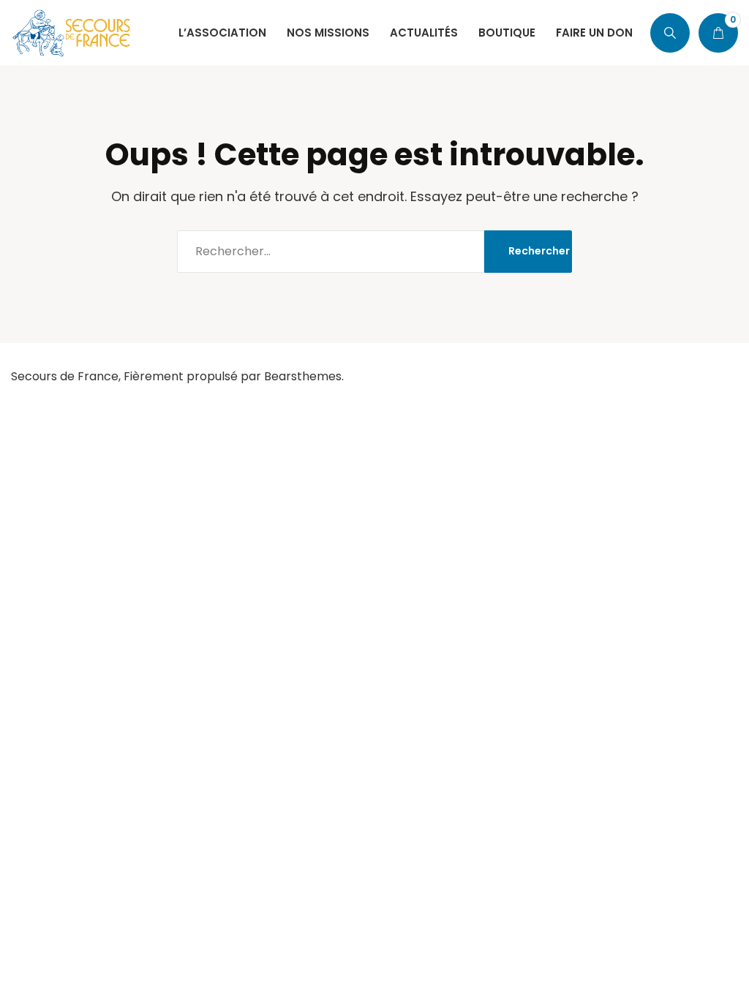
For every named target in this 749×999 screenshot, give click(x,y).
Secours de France (64, 376)
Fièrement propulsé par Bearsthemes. (234, 376)
